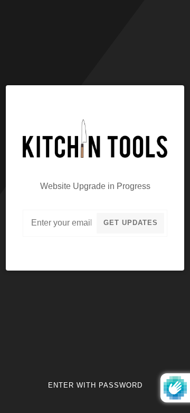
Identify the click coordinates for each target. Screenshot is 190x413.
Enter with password (95, 385)
